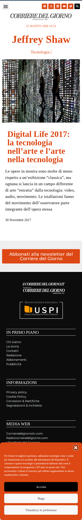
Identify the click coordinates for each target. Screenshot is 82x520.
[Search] (77, 6)
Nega (41, 498)
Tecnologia (40, 52)
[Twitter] (70, 6)
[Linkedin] (57, 6)
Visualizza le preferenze (41, 510)
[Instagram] (51, 6)
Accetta (41, 487)
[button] (76, 448)
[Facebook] (44, 6)
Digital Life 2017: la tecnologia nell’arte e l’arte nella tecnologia (38, 146)
